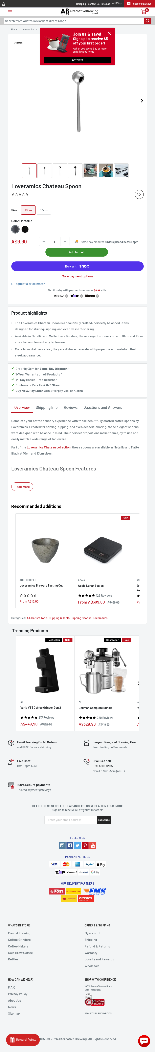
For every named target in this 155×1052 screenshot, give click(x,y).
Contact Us (93, 3)
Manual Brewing (19, 933)
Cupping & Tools (59, 618)
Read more (22, 486)
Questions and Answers (103, 407)
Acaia (81, 580)
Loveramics (100, 618)
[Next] (142, 101)
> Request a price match (28, 283)
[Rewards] (23, 1040)
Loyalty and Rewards (99, 959)
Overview (22, 407)
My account (93, 933)
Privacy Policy (17, 994)
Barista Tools (39, 618)
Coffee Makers (18, 946)
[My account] (3, 3)
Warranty (91, 953)
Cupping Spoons (81, 618)
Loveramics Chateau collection (49, 447)
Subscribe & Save (142, 3)
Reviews (71, 407)
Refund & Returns (97, 946)
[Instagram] (62, 845)
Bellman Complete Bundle (95, 707)
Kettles (13, 959)
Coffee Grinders (19, 939)
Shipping (81, 3)
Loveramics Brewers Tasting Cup (41, 585)
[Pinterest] (85, 845)
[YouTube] (92, 845)
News (12, 1007)
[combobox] (77, 21)
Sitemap (106, 3)
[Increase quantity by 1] (65, 241)
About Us (14, 1000)
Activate (77, 60)
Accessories (28, 580)
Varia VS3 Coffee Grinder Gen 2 (40, 707)
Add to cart (77, 252)
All (28, 618)
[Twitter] (77, 845)
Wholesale (92, 966)
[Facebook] (69, 845)
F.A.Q (11, 987)
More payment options (77, 276)
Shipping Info (47, 407)
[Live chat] (144, 1041)
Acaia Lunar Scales (91, 585)
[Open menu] (10, 11)
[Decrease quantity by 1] (43, 241)
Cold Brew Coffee (20, 953)
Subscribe (104, 820)
